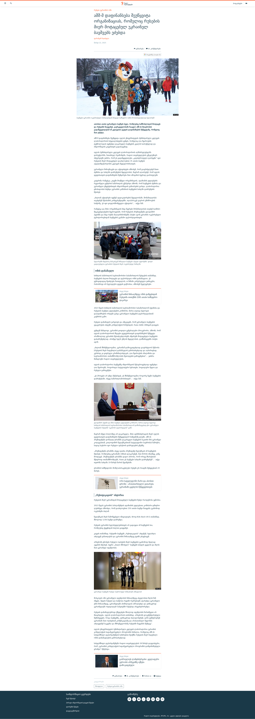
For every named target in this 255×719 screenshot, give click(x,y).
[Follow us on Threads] (153, 699)
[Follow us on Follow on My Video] (143, 699)
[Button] (139, 48)
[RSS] (158, 699)
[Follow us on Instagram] (148, 699)
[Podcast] (162, 699)
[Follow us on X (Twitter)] (134, 699)
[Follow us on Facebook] (129, 699)
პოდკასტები (237, 3)
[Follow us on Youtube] (139, 699)
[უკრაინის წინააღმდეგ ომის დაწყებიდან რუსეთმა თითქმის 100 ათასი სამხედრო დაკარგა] (106, 296)
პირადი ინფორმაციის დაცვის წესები (80, 702)
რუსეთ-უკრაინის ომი (103, 10)
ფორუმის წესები (72, 707)
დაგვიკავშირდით (72, 711)
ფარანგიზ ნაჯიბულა (101, 38)
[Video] (246, 3)
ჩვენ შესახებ (70, 698)
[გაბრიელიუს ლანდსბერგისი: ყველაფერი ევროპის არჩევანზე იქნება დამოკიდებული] (106, 661)
